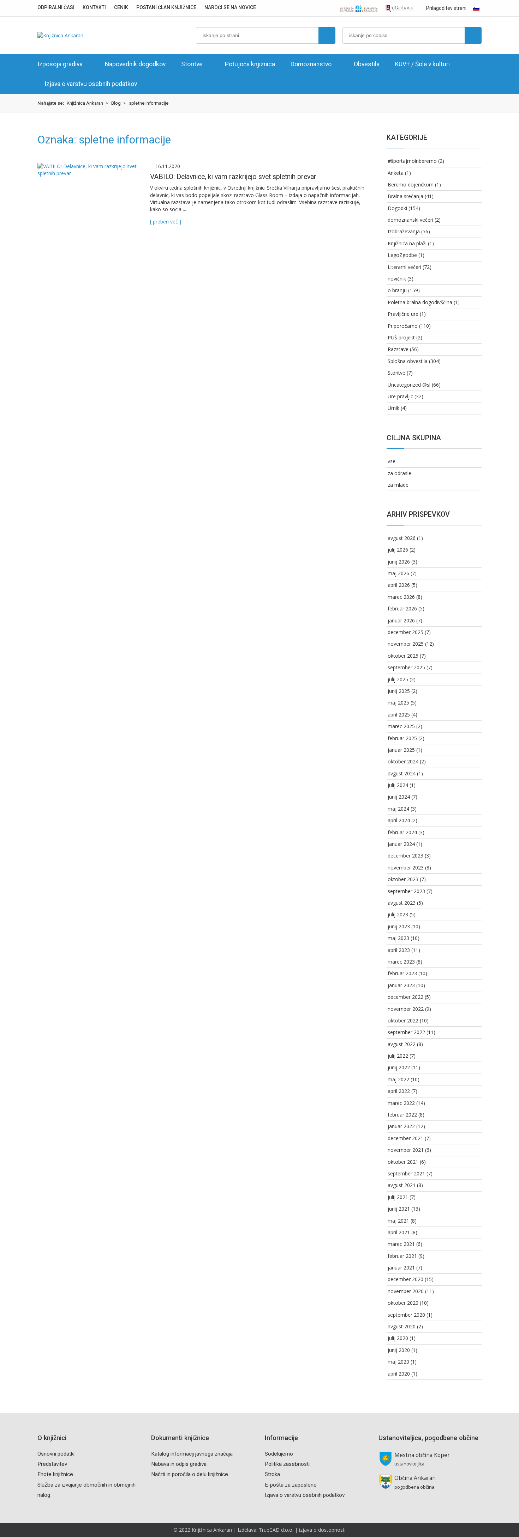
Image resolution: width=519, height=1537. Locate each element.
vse (391, 461)
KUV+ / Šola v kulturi (422, 64)
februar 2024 (402, 832)
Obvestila (367, 64)
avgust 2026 (402, 538)
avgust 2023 (402, 902)
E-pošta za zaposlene (291, 1485)
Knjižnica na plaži (407, 243)
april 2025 (399, 714)
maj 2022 (398, 1079)
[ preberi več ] (165, 221)
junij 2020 (399, 1350)
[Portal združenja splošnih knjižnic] (399, 8)
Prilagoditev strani (445, 8)
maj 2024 (398, 808)
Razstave (398, 349)
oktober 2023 (403, 879)
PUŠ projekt (401, 337)
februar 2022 (402, 1114)
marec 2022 (401, 1103)
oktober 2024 (403, 761)
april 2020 (399, 1373)
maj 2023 (398, 938)
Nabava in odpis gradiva (179, 1464)
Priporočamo (403, 325)
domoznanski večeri (410, 219)
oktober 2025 (403, 655)
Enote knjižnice (55, 1474)
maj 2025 (398, 702)
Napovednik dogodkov (135, 64)
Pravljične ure (403, 314)
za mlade (398, 484)
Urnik (393, 408)
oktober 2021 (403, 1161)
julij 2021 (398, 1197)
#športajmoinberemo (412, 161)
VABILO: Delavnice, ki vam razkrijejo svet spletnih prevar (233, 177)
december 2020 (405, 1279)
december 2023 (405, 855)
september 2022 (406, 1032)
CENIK (121, 7)
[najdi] (326, 35)
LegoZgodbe (402, 255)
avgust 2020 (402, 1326)
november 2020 (406, 1291)
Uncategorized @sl (409, 384)
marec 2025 (401, 726)
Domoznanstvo (311, 64)
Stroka (272, 1474)
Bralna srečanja (405, 196)
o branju (397, 290)
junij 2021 (399, 1208)
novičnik (397, 278)
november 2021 (406, 1149)
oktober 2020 (403, 1302)
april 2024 (399, 820)
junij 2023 (399, 926)
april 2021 (399, 1232)
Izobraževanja (404, 231)
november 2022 (406, 1009)
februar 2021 (402, 1256)
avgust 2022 (402, 1044)
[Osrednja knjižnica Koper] (359, 8)
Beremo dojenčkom (411, 184)
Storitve (192, 64)
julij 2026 (398, 549)
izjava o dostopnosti (322, 1529)
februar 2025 (402, 738)
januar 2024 (401, 844)
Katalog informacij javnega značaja (192, 1454)
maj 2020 (398, 1361)
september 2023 (406, 891)
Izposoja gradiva (60, 64)
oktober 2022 (403, 1020)
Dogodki (397, 208)
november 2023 (406, 867)
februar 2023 (402, 973)
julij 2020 (398, 1338)
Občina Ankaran (415, 1478)
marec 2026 (401, 597)
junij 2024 (399, 796)
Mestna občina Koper (422, 1455)
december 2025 (405, 632)
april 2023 (399, 950)
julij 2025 (398, 679)
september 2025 (406, 667)
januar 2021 (401, 1267)
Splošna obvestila (408, 361)
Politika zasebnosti (287, 1464)
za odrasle (399, 473)
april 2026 (399, 585)
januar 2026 (401, 620)
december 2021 (405, 1138)
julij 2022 (398, 1055)
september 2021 (406, 1173)
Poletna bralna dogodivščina (420, 302)
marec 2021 (401, 1244)
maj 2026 (398, 573)
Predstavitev (52, 1464)
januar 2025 (401, 749)
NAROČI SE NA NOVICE (230, 7)
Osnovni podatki (55, 1454)
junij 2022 (399, 1067)
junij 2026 (399, 561)
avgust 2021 (402, 1185)
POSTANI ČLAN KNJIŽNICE (166, 7)
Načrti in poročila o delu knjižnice (189, 1474)
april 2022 (399, 1091)
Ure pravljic (400, 396)
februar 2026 (402, 608)
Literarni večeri (404, 267)
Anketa (396, 173)
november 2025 (406, 643)
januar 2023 (401, 985)
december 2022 (405, 997)
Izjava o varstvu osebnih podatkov (90, 83)
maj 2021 (398, 1220)
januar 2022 (401, 1126)
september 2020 (406, 1314)
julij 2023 (398, 914)
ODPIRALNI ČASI (55, 7)
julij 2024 (398, 785)
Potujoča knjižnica (250, 64)
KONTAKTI (94, 7)
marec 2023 (401, 961)
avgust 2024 (402, 773)
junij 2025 (399, 691)
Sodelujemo (279, 1454)
